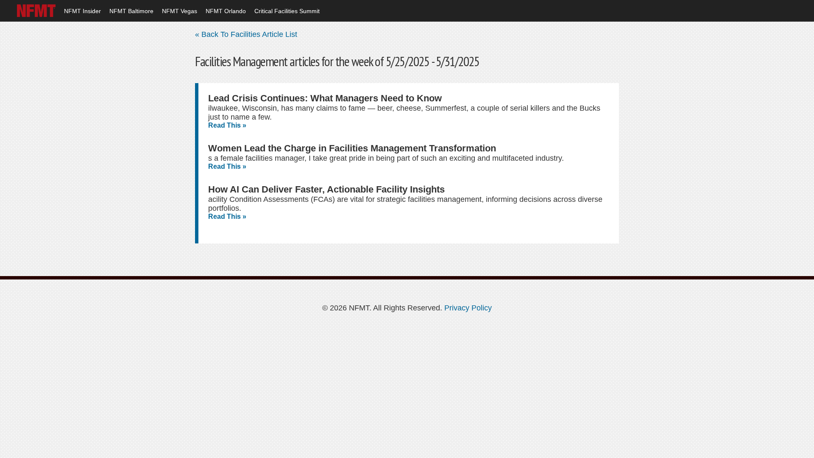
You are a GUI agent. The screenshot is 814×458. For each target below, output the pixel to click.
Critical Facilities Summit (287, 11)
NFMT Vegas (179, 11)
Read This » (227, 125)
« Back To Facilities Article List (246, 34)
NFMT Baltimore (131, 11)
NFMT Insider (82, 11)
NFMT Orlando (226, 11)
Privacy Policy (468, 308)
